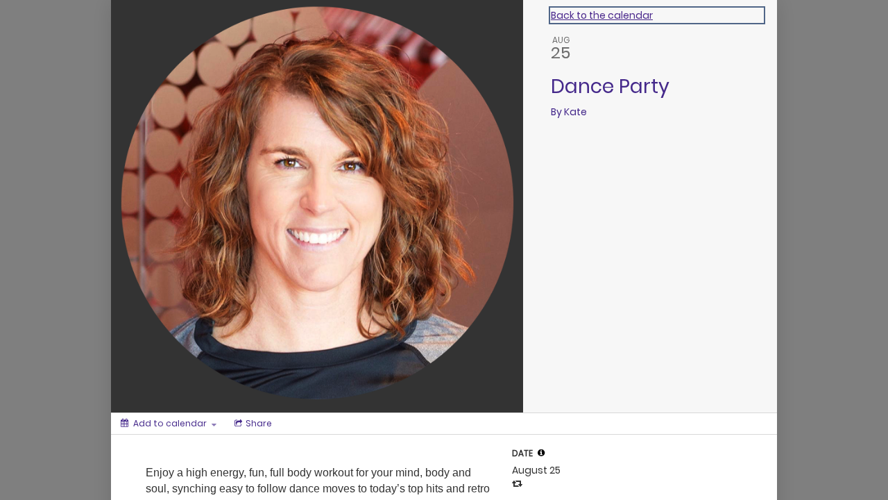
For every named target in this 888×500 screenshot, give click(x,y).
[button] (541, 453)
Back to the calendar (602, 15)
